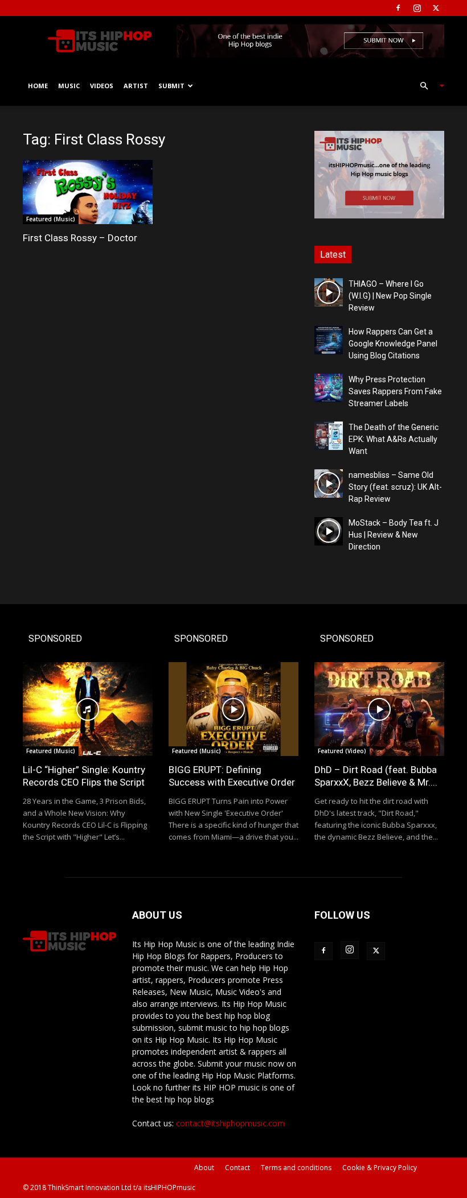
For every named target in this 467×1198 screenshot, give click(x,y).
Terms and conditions (296, 1167)
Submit (171, 85)
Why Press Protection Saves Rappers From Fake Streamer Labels (395, 391)
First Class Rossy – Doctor (80, 237)
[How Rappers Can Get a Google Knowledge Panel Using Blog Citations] (328, 340)
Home (38, 85)
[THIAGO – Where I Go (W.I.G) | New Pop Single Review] (328, 292)
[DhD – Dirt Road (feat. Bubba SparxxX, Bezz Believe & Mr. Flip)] (379, 709)
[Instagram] (416, 8)
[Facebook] (398, 8)
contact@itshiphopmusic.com (230, 1123)
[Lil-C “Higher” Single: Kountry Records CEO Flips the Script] (88, 709)
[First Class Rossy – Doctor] (88, 192)
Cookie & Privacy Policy (379, 1167)
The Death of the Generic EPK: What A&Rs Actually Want (394, 439)
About (204, 1167)
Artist (136, 85)
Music (69, 85)
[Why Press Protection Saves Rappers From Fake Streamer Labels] (328, 388)
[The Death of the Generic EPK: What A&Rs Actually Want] (328, 436)
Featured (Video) (342, 751)
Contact (237, 1167)
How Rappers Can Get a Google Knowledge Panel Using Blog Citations (393, 343)
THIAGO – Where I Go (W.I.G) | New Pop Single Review (390, 295)
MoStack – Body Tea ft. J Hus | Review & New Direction (394, 534)
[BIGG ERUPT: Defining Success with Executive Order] (233, 709)
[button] (427, 86)
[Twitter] (435, 8)
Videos (101, 85)
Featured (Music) (50, 219)
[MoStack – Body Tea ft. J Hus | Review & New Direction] (328, 531)
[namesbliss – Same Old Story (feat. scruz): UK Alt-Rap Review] (328, 483)
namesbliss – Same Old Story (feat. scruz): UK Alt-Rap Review (395, 486)
